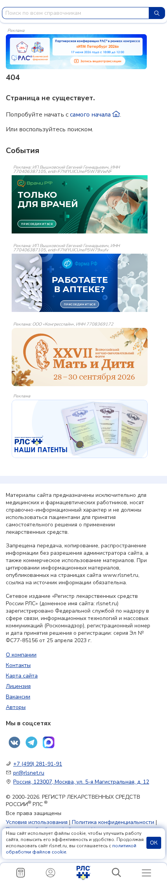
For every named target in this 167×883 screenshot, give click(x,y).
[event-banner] (80, 357)
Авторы (16, 707)
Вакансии (18, 696)
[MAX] (48, 742)
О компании (21, 654)
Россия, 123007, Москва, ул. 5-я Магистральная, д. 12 (81, 781)
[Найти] (157, 13)
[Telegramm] (31, 742)
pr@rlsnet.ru (28, 773)
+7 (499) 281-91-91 (37, 764)
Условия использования (37, 822)
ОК (154, 842)
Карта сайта (22, 675)
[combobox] (75, 13)
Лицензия (18, 686)
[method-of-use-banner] (76, 51)
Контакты (18, 665)
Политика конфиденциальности (113, 822)
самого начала (91, 114)
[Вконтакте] (14, 742)
